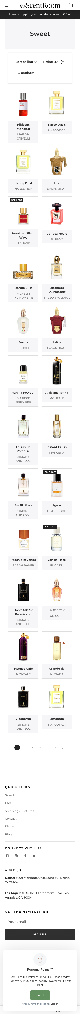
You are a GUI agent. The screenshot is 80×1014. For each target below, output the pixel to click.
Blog (8, 834)
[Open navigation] (9, 5)
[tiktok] (25, 855)
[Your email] (40, 922)
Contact (11, 818)
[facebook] (6, 855)
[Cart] (70, 5)
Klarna (9, 826)
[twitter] (34, 855)
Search (10, 795)
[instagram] (16, 855)
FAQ (8, 803)
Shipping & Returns (19, 811)
